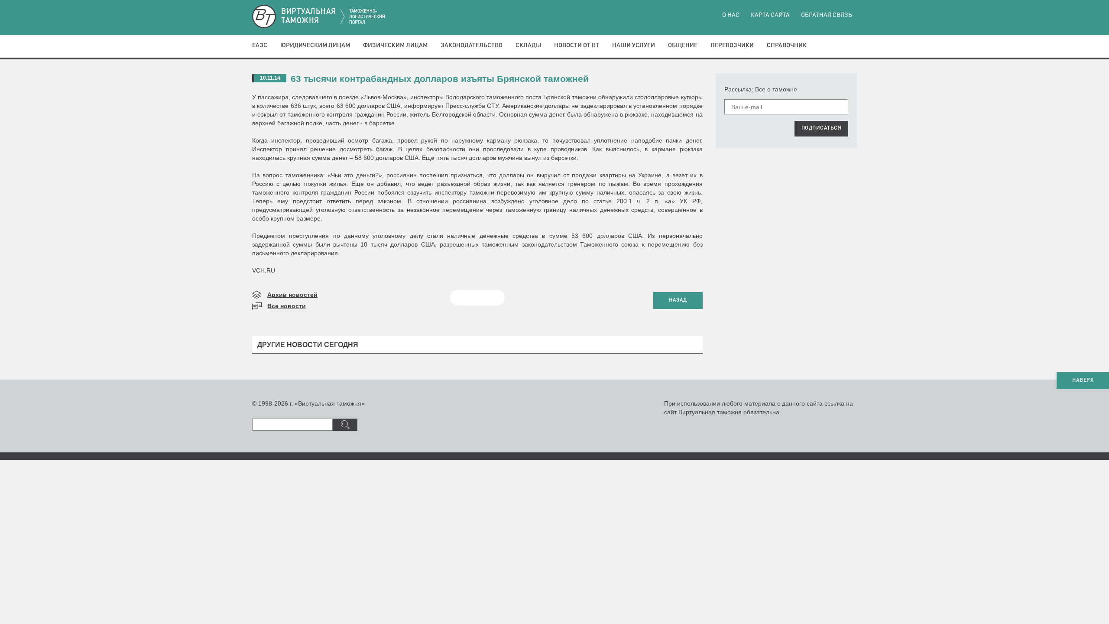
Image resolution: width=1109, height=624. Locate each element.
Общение (682, 45)
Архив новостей (292, 294)
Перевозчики (732, 45)
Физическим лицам (395, 45)
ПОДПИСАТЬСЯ (821, 128)
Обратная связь (826, 15)
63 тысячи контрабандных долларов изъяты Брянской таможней (440, 79)
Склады (528, 45)
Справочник (787, 45)
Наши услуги (633, 45)
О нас (730, 15)
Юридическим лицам (315, 45)
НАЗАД (678, 300)
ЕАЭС (259, 45)
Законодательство (472, 45)
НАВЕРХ (1082, 380)
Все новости (286, 305)
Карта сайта (770, 15)
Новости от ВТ (576, 45)
